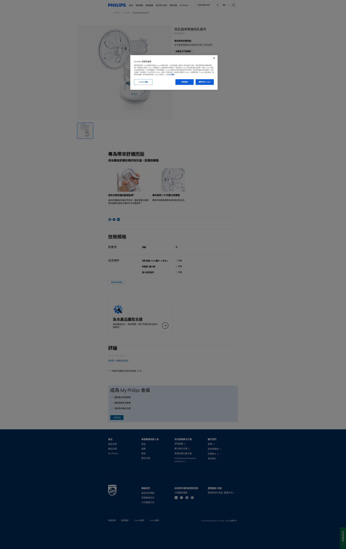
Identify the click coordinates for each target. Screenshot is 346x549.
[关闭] (214, 58)
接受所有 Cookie (205, 82)
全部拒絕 (184, 82)
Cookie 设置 (143, 82)
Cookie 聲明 (170, 74)
